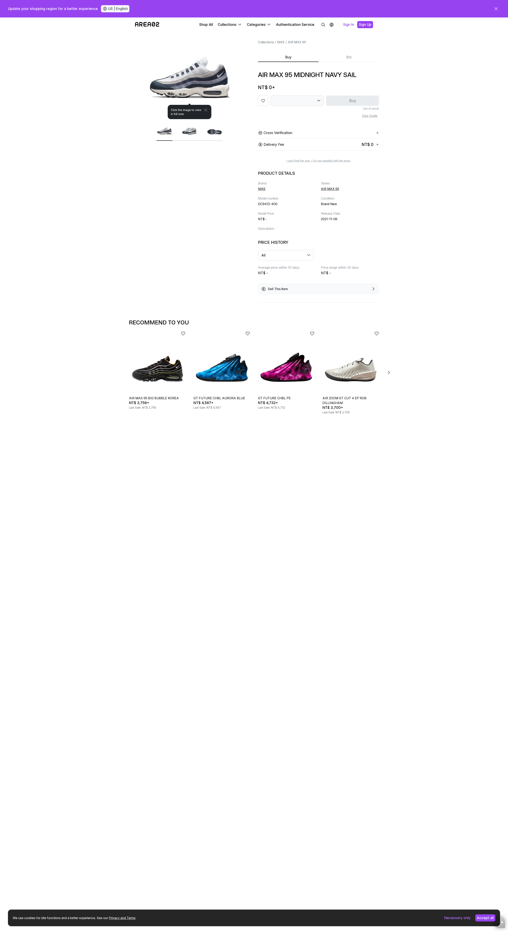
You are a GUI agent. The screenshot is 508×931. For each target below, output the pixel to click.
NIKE (281, 42)
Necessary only (457, 918)
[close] (496, 9)
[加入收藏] (263, 101)
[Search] (323, 24)
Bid (348, 57)
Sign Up (365, 24)
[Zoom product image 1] (189, 75)
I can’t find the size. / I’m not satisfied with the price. (318, 160)
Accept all (485, 918)
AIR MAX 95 (297, 42)
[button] (331, 24)
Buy (288, 57)
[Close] (205, 110)
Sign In (348, 24)
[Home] (147, 24)
